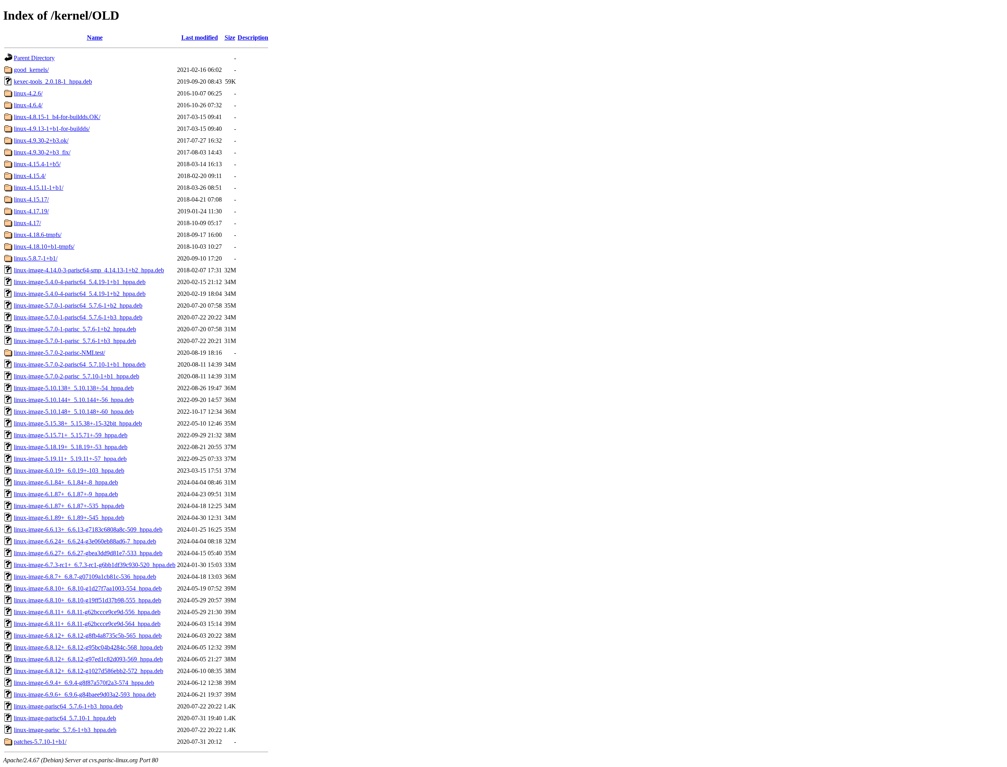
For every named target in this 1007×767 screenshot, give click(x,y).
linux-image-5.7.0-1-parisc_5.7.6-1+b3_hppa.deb (75, 341)
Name (95, 37)
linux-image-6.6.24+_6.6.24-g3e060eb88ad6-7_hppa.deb (85, 541)
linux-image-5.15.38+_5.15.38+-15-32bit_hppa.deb (78, 423)
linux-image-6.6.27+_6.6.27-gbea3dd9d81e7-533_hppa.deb (88, 553)
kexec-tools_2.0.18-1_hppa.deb (53, 81)
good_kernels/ (31, 69)
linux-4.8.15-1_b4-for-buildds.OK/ (57, 117)
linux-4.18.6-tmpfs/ (37, 234)
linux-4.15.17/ (31, 199)
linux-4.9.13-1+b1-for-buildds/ (52, 128)
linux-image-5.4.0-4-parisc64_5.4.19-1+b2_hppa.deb (80, 293)
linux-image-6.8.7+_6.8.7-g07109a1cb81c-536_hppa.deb (85, 576)
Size (230, 37)
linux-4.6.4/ (28, 105)
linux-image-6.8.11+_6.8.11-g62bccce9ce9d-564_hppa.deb (87, 623)
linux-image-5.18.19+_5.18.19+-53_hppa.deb (70, 447)
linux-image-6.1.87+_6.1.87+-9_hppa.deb (66, 494)
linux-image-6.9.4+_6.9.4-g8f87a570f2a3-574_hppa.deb (84, 682)
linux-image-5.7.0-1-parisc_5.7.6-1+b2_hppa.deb (75, 329)
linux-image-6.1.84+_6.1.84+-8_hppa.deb (66, 482)
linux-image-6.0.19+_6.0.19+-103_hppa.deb (69, 470)
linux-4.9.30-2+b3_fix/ (42, 152)
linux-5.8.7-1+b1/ (35, 258)
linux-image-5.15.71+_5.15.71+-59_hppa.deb (70, 435)
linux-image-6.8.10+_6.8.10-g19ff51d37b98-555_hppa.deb (87, 600)
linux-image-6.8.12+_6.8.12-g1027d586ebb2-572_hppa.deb (88, 671)
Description (253, 37)
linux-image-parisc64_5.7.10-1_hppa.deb (65, 718)
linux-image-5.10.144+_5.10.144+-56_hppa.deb (74, 399)
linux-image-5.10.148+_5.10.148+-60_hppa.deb (74, 411)
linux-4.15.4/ (30, 175)
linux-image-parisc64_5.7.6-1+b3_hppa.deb (68, 706)
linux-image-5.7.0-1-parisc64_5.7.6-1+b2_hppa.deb (78, 305)
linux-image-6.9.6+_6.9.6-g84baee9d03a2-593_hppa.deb (85, 694)
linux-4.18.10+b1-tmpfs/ (44, 246)
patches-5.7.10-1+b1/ (40, 741)
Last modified (199, 37)
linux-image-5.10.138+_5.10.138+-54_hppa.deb (74, 388)
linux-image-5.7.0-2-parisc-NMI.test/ (59, 352)
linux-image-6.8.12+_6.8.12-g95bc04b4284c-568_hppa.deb (88, 647)
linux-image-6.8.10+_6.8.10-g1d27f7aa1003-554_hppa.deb (88, 588)
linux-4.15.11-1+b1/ (38, 187)
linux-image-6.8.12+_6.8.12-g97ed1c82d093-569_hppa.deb (88, 659)
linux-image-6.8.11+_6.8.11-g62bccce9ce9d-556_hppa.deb (87, 612)
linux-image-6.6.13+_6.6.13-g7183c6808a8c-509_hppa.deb (88, 529)
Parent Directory (34, 58)
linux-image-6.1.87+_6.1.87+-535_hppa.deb (69, 506)
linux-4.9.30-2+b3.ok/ (41, 140)
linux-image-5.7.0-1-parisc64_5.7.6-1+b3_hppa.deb (78, 317)
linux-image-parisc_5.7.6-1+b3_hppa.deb (65, 730)
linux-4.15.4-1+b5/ (37, 164)
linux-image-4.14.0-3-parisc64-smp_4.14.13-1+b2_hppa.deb (89, 270)
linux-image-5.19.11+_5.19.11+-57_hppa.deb (70, 458)
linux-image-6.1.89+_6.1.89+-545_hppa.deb (69, 517)
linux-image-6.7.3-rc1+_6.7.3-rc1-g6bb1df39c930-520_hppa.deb (94, 564)
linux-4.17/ (27, 223)
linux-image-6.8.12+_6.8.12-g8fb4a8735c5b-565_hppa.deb (88, 635)
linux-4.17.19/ (31, 211)
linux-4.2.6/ (28, 93)
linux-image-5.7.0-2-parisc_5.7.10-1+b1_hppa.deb (76, 376)
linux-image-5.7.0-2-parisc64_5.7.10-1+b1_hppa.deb (80, 364)
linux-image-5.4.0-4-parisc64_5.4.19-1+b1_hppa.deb (80, 282)
